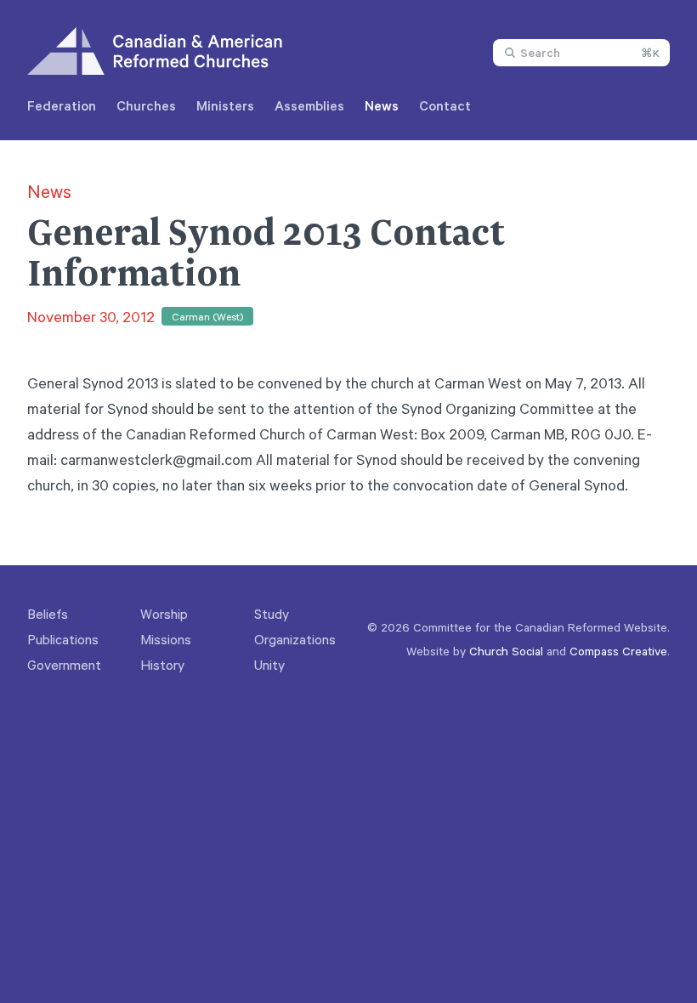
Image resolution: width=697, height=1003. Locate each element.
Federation (61, 105)
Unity (269, 664)
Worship (164, 613)
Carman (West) (207, 316)
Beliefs (47, 613)
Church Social (506, 650)
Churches (146, 105)
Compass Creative (618, 650)
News (382, 105)
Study (271, 613)
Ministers (225, 105)
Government (64, 664)
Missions (165, 639)
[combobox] (581, 52)
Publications (63, 639)
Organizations (295, 639)
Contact (445, 105)
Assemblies (309, 105)
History (162, 664)
